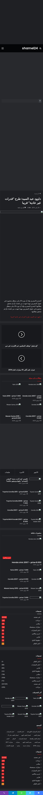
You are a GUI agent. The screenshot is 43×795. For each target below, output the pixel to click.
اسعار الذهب (37, 735)
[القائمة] (3, 49)
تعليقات (7, 472)
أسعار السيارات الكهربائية (33, 731)
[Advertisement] (21, 22)
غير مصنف (37, 617)
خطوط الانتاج (36, 640)
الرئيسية (37, 193)
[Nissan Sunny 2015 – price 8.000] (11, 409)
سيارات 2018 (36, 745)
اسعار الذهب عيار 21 (13, 735)
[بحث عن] (40, 49)
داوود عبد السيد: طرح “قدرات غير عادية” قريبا (25, 317)
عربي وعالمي (36, 633)
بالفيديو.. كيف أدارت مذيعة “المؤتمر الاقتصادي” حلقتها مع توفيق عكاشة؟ (17, 480)
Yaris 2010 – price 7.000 (12, 396)
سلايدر (38, 624)
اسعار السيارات (23, 738)
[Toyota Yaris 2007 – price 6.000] (21, 700)
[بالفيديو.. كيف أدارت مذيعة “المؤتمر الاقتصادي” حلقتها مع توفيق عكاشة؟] (35, 483)
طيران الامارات (10, 745)
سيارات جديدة (26, 745)
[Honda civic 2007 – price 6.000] (31, 388)
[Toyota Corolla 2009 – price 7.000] (35, 504)
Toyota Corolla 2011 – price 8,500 (15, 492)
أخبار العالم (36, 643)
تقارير (38, 637)
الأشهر (36, 472)
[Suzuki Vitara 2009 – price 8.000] (21, 716)
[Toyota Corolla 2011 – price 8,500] (35, 494)
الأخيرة (22, 472)
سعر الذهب (37, 742)
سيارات (18, 742)
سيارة (18, 745)
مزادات (38, 620)
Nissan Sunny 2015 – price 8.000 (13, 417)
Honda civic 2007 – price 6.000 (31, 397)
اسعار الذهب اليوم (26, 735)
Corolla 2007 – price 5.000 (33, 417)
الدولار (14, 738)
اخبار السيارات (35, 630)
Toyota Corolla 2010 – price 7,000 (15, 597)
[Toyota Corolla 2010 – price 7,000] (35, 600)
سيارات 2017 (9, 742)
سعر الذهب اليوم (27, 742)
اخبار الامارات (20, 731)
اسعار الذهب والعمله (35, 738)
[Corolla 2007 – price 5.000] (31, 409)
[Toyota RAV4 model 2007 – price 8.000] (35, 522)
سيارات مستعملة (35, 627)
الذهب (7, 738)
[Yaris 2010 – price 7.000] (11, 388)
